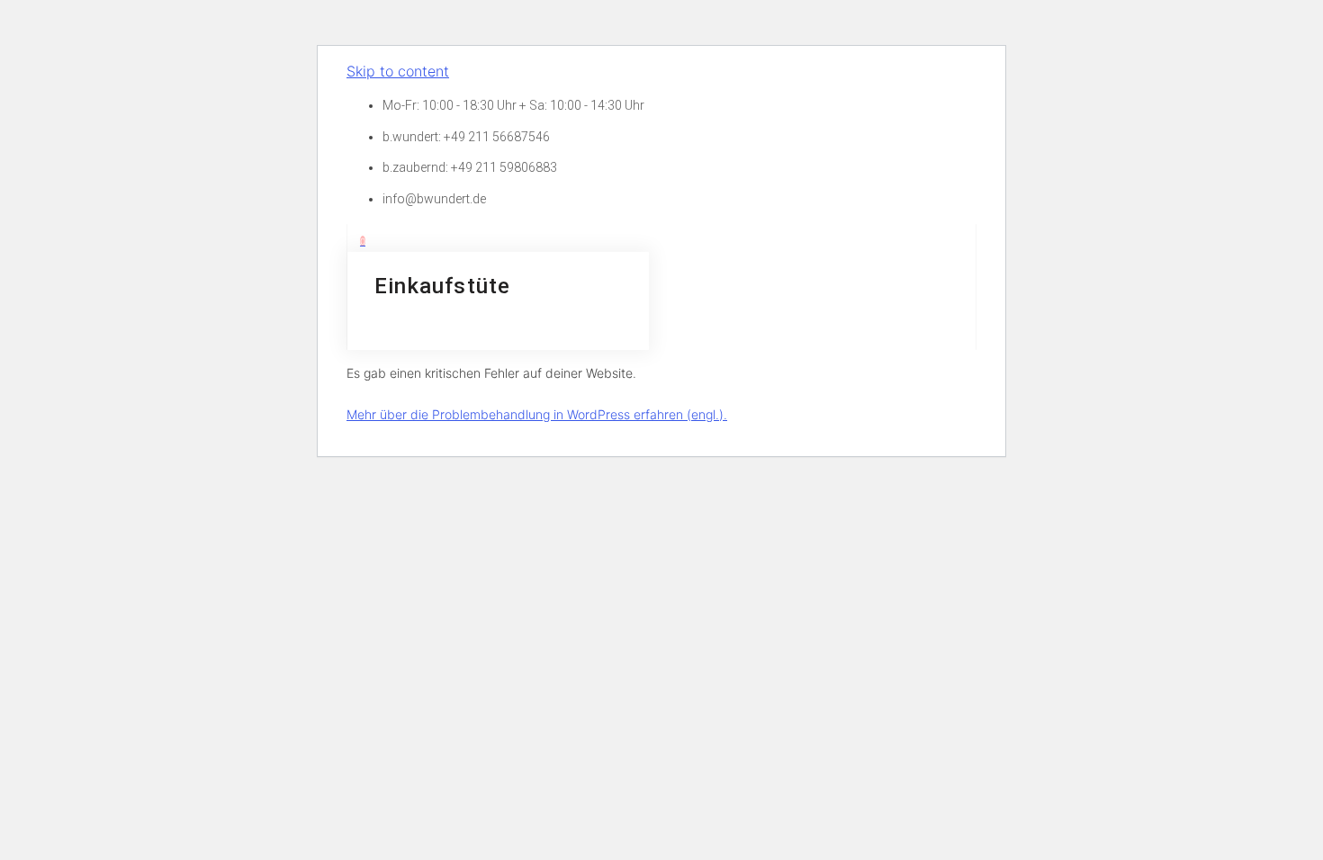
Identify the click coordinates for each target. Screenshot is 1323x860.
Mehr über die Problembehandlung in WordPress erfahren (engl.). (536, 414)
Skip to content (397, 71)
